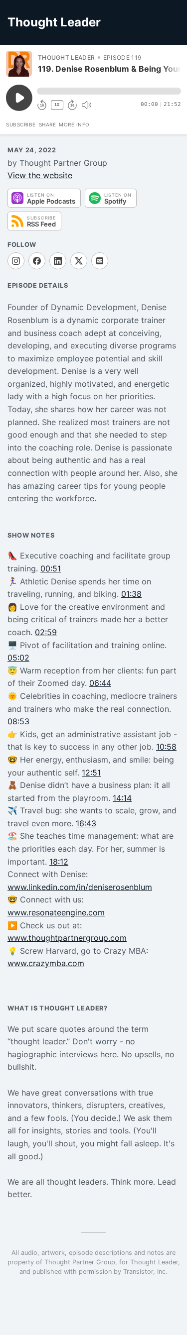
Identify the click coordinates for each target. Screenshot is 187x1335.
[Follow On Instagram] (15, 260)
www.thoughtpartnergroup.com (67, 938)
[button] (109, 91)
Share (47, 124)
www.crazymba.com (45, 963)
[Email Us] (99, 260)
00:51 (50, 568)
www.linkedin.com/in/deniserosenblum (79, 887)
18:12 (58, 862)
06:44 (100, 683)
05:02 (18, 658)
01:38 (131, 594)
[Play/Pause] (19, 64)
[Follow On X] (78, 260)
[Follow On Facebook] (36, 260)
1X (56, 105)
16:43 (86, 823)
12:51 (91, 773)
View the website (39, 175)
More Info (74, 124)
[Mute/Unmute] (86, 105)
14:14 (122, 798)
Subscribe (21, 124)
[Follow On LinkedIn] (57, 260)
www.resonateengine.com (56, 912)
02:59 (46, 632)
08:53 (18, 721)
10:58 (166, 747)
